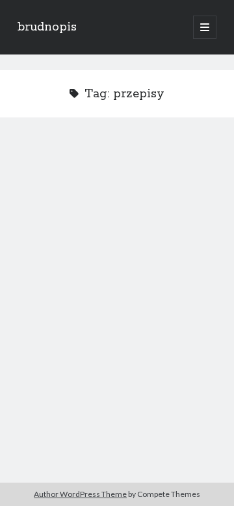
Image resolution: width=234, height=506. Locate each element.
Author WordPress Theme (80, 494)
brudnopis (47, 27)
